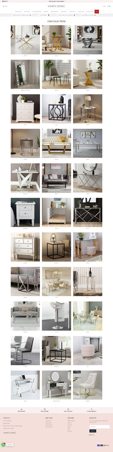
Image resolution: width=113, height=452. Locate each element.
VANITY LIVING (9, 445)
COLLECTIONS (81, 11)
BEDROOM (46, 11)
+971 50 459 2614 (7, 421)
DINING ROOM (18, 11)
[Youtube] (91, 434)
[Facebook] (3, 1)
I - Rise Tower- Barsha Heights (16, 426)
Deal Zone (70, 431)
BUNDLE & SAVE (89, 11)
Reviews (69, 427)
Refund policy (48, 423)
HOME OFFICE (72, 11)
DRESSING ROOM (54, 11)
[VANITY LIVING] (56, 6)
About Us (69, 423)
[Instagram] (6, 1)
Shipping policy (49, 425)
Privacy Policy (48, 421)
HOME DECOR (64, 11)
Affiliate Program (71, 421)
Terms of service (49, 427)
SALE (97, 11)
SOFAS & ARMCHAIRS (36, 11)
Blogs (69, 429)
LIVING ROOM (27, 11)
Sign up (92, 431)
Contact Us (70, 425)
